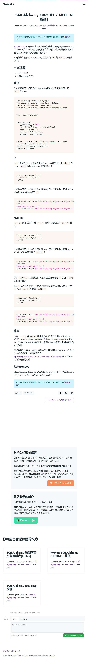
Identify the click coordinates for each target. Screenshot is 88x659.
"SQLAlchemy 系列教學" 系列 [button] (59, 400)
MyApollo (8, 4)
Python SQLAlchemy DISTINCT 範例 (64, 554)
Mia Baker (42, 655)
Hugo (19, 655)
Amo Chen (63, 25)
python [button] (17, 392)
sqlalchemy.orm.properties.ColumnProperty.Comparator (44, 339)
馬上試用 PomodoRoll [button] (60, 483)
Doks (26, 655)
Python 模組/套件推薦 (46, 25)
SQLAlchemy (19, 46)
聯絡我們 (6, 651)
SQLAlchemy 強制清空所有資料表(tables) (22, 554)
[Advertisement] (44, 426)
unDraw (13, 655)
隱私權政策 (15, 651)
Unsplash (51, 655)
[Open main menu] (84, 4)
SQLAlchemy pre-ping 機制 (22, 587)
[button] (60, 393)
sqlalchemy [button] (28, 392)
